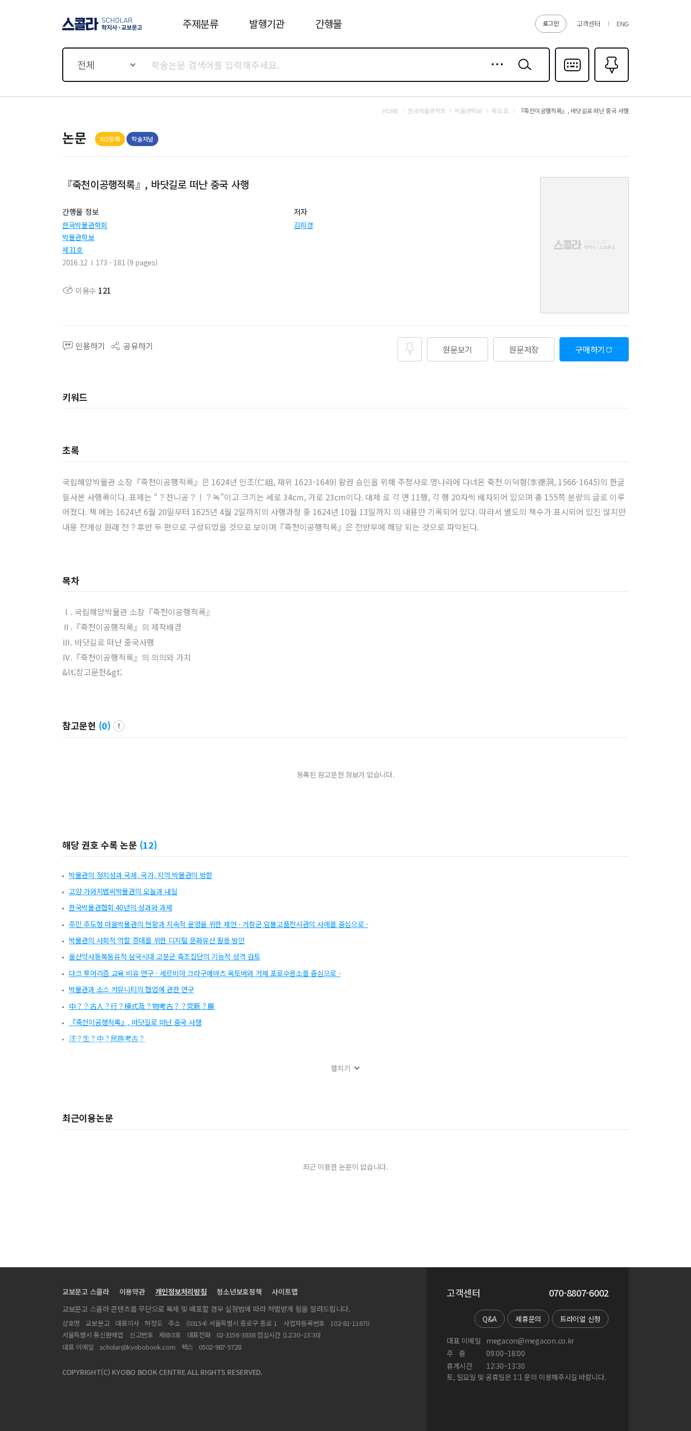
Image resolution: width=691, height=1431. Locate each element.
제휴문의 (528, 1319)
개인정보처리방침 (181, 1291)
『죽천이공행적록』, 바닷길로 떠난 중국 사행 (135, 1022)
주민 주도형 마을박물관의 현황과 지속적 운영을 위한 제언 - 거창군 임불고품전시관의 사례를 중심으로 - (218, 924)
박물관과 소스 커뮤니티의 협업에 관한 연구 (131, 989)
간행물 (328, 23)
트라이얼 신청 (580, 1319)
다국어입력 (572, 81)
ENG (623, 23)
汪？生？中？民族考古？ (107, 1038)
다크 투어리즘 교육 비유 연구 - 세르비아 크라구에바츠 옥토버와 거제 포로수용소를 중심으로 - (204, 973)
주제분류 (201, 23)
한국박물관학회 (84, 225)
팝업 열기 (118, 725)
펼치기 (341, 1068)
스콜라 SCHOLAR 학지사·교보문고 (101, 29)
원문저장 (524, 349)
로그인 (551, 23)
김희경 (303, 225)
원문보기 (457, 349)
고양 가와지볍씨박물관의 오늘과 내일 (123, 891)
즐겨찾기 (610, 81)
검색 (522, 72)
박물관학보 (78, 237)
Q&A (490, 1319)
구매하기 (590, 349)
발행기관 (267, 23)
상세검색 (494, 72)
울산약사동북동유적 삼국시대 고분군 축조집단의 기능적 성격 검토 (164, 956)
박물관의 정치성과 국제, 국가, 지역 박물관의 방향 (140, 875)
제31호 (72, 250)
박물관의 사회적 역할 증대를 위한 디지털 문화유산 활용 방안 (157, 940)
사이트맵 (284, 1291)
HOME (390, 110)
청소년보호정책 (239, 1291)
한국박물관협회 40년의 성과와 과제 (120, 907)
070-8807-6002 (579, 1293)
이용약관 (132, 1291)
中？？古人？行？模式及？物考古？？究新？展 (141, 1006)
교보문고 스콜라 (85, 1291)
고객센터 (588, 23)
